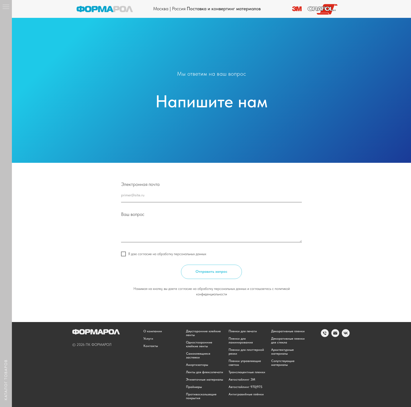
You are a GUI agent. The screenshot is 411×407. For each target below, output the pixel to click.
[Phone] (325, 336)
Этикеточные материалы (204, 379)
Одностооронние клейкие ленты (199, 344)
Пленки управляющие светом (245, 363)
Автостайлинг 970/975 (245, 387)
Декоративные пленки (288, 331)
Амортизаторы (197, 365)
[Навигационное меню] (6, 7)
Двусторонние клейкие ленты (203, 333)
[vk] (346, 336)
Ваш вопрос (132, 214)
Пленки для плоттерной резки (246, 351)
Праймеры (194, 387)
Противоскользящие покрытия (201, 396)
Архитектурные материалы (282, 351)
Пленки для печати (243, 331)
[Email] (335, 336)
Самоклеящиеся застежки (198, 355)
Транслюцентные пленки (247, 372)
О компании (152, 331)
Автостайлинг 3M (242, 379)
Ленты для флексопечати (204, 372)
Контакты (150, 346)
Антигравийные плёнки (246, 394)
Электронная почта (140, 184)
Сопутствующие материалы (282, 363)
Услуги (148, 338)
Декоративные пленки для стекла (288, 340)
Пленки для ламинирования (241, 340)
